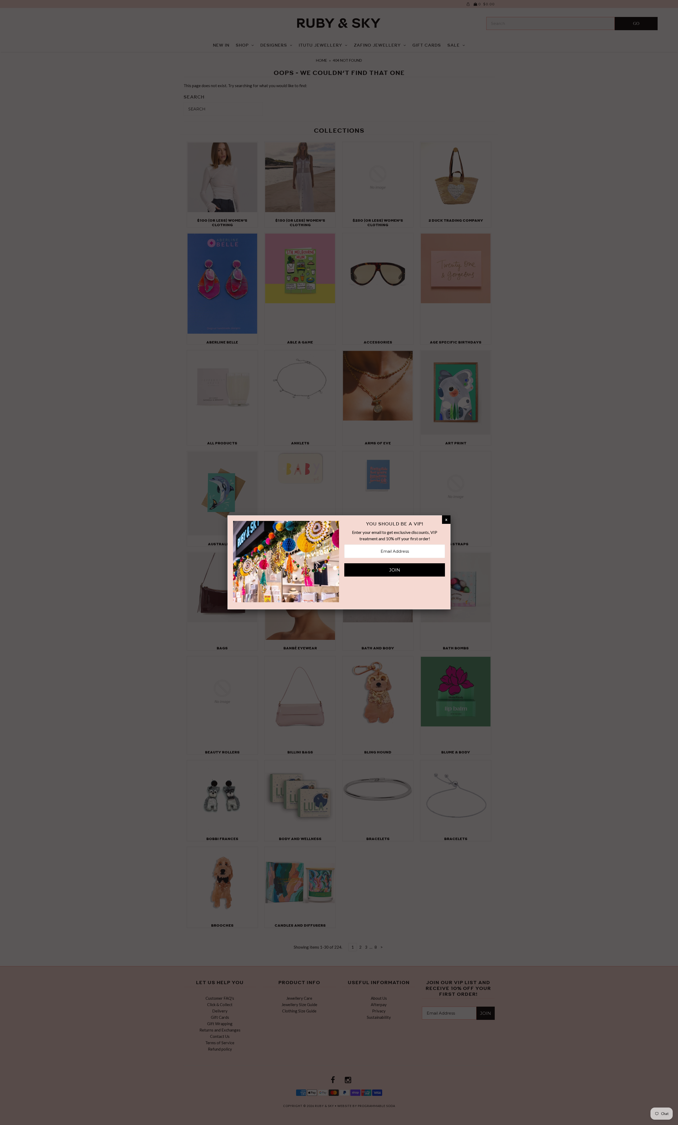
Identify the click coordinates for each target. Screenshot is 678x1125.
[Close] (446, 519)
